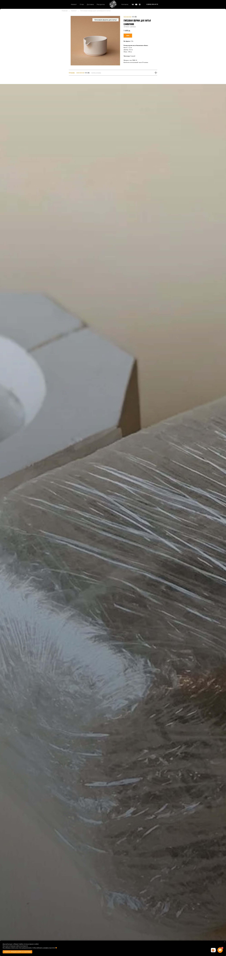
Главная (65, 11)
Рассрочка (101, 4)
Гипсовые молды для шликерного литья (95, 11)
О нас (82, 4)
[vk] (133, 4)
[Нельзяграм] (140, 4)
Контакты (124, 4)
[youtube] (136, 4)
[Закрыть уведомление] (225, 942)
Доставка (90, 4)
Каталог (74, 4)
